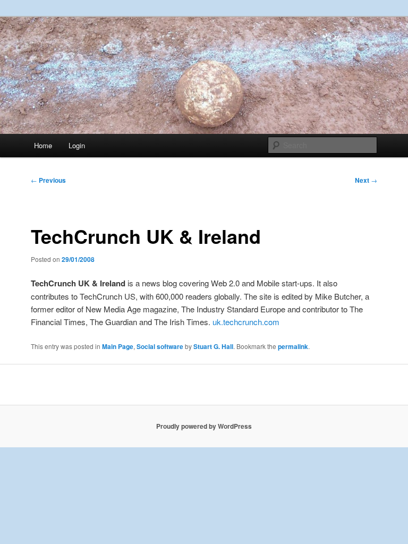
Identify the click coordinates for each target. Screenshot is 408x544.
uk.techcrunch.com (245, 321)
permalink (293, 346)
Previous (48, 180)
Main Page (117, 346)
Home (43, 145)
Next (366, 180)
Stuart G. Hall (213, 346)
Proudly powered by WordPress (204, 426)
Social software (160, 346)
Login (77, 145)
